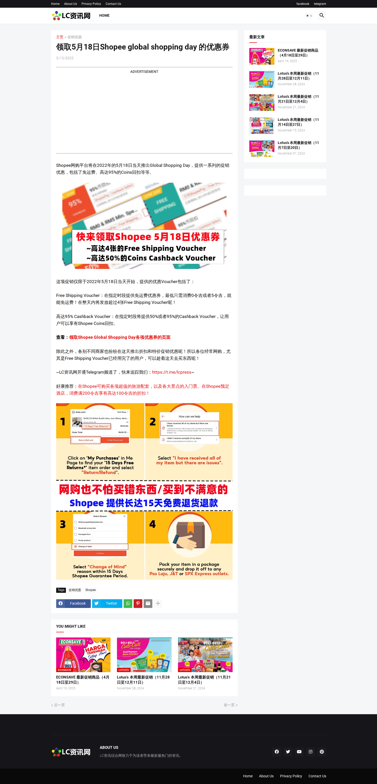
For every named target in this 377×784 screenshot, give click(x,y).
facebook (302, 4)
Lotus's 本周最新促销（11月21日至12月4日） (204, 680)
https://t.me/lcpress (171, 372)
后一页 (59, 705)
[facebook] (276, 752)
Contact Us (113, 4)
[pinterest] (322, 752)
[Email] (148, 603)
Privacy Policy (91, 4)
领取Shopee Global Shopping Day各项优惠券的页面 (120, 337)
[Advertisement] (144, 110)
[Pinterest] (138, 603)
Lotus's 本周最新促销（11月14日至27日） (298, 122)
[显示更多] (158, 603)
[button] (309, 15)
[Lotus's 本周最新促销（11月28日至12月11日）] (261, 79)
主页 (59, 37)
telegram (320, 4)
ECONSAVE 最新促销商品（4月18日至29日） (83, 680)
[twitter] (288, 752)
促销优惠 (74, 37)
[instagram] (310, 752)
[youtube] (299, 752)
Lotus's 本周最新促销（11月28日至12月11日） (143, 680)
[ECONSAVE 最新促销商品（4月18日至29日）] (261, 56)
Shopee (90, 590)
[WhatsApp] (128, 603)
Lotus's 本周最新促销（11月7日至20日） (298, 145)
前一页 (229, 705)
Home (55, 4)
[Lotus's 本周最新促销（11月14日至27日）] (261, 125)
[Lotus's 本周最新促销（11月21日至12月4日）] (261, 102)
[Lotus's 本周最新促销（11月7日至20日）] (261, 148)
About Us (70, 4)
